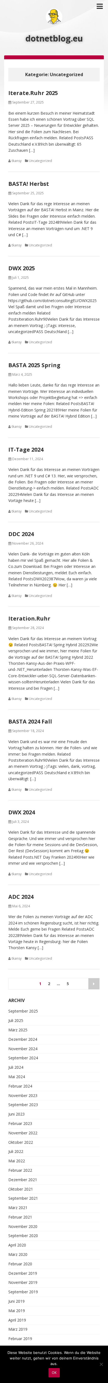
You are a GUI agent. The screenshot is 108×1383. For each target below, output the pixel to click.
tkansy (17, 160)
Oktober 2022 (20, 1142)
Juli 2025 (15, 1020)
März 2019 (17, 1329)
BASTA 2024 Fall (30, 721)
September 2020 (23, 1235)
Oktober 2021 (20, 1189)
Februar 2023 (20, 1123)
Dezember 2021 (22, 1179)
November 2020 (22, 1226)
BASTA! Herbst (28, 183)
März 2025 (17, 1029)
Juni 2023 (16, 1114)
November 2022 (22, 1132)
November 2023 (22, 1095)
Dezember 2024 (22, 1039)
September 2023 (23, 1104)
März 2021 (17, 1207)
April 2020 (17, 1245)
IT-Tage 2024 (25, 449)
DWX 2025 (21, 268)
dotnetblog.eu (54, 38)
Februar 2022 (20, 1170)
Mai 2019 (16, 1310)
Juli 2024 (15, 1067)
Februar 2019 (20, 1338)
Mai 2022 (16, 1160)
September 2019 (23, 1291)
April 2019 (17, 1320)
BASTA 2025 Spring (34, 365)
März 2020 (17, 1254)
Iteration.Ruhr (29, 618)
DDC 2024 (21, 534)
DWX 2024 (21, 812)
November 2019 (22, 1282)
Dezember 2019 (22, 1273)
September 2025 (23, 1011)
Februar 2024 (20, 1086)
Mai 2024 (16, 1076)
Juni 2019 (16, 1301)
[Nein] (101, 1364)
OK (54, 1372)
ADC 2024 (21, 896)
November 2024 (22, 1048)
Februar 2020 (20, 1263)
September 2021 (23, 1198)
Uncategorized (40, 160)
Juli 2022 (15, 1151)
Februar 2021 (20, 1217)
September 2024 (23, 1057)
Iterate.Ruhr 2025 (33, 93)
